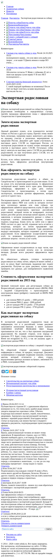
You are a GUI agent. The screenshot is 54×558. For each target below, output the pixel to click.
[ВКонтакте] (3, 371)
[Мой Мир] (14, 371)
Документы (14, 18)
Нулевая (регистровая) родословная (22, 390)
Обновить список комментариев (15, 523)
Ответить (5, 428)
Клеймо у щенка (13, 393)
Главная (4, 18)
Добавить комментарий (11, 526)
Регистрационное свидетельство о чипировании (28, 386)
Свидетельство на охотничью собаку (22, 381)
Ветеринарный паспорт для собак (21, 383)
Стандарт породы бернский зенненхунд (24, 82)
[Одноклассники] (10, 371)
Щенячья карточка (14, 395)
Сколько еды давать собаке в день (21, 53)
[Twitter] (7, 371)
